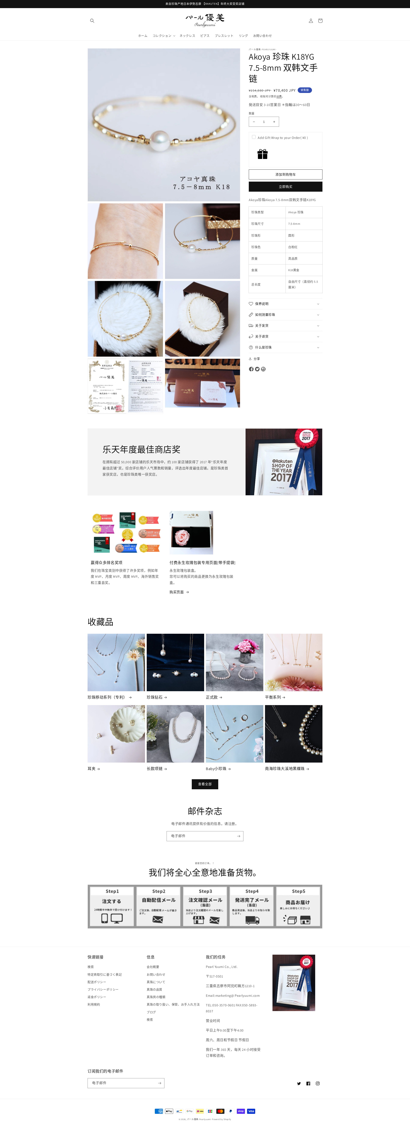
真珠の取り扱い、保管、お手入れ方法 (173, 1004)
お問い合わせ (156, 974)
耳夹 (91, 768)
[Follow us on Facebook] (251, 369)
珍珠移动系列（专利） (107, 697)
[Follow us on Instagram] (263, 369)
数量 (252, 113)
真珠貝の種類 (156, 997)
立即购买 (286, 187)
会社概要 (153, 967)
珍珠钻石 (155, 697)
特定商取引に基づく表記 (105, 974)
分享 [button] (257, 359)
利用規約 (94, 1004)
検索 (91, 967)
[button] (92, 20)
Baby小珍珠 (216, 768)
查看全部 (205, 784)
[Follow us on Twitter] (257, 369)
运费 (279, 96)
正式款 (212, 697)
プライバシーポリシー (103, 989)
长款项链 (155, 768)
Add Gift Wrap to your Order (283, 137)
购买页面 (177, 592)
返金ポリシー (97, 997)
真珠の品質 (154, 989)
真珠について (156, 982)
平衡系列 (273, 697)
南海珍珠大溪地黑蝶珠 (285, 768)
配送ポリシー (97, 982)
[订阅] (238, 836)
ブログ (151, 1012)
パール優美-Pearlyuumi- (199, 1119)
